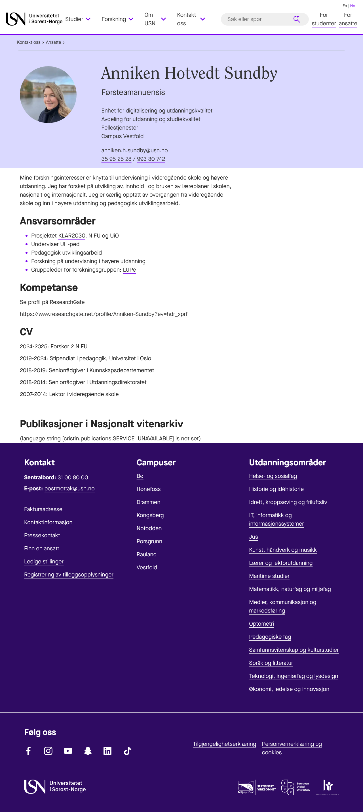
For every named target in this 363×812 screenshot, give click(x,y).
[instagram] (48, 751)
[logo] (34, 19)
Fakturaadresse (43, 509)
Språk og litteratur (271, 663)
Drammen (149, 502)
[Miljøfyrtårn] (257, 789)
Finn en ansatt (41, 548)
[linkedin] (108, 751)
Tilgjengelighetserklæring (224, 744)
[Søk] (297, 19)
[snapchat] (88, 751)
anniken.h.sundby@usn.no (135, 150)
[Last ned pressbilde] (59, 94)
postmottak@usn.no (70, 488)
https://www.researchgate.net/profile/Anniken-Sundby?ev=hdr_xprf (104, 314)
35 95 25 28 (117, 159)
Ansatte (53, 42)
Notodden (149, 528)
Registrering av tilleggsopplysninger (68, 574)
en (345, 6)
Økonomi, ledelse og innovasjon (289, 689)
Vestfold (147, 567)
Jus (253, 537)
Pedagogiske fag (270, 637)
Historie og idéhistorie (276, 489)
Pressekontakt (42, 535)
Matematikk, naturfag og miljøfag (290, 589)
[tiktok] (127, 751)
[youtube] (68, 751)
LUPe (129, 270)
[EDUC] (295, 789)
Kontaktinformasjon (48, 522)
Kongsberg (150, 515)
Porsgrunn (149, 541)
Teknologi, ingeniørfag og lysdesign (293, 676)
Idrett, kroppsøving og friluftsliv (288, 502)
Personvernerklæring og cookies (292, 748)
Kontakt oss (29, 42)
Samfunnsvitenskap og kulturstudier (294, 650)
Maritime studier (269, 576)
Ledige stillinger (44, 561)
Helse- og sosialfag (273, 476)
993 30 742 (151, 159)
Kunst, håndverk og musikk (283, 550)
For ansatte (348, 19)
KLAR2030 (71, 236)
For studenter (324, 19)
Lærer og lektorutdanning (281, 563)
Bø (140, 476)
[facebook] (28, 751)
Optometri (261, 624)
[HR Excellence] (327, 789)
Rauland (147, 554)
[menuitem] (81, 19)
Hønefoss (149, 489)
